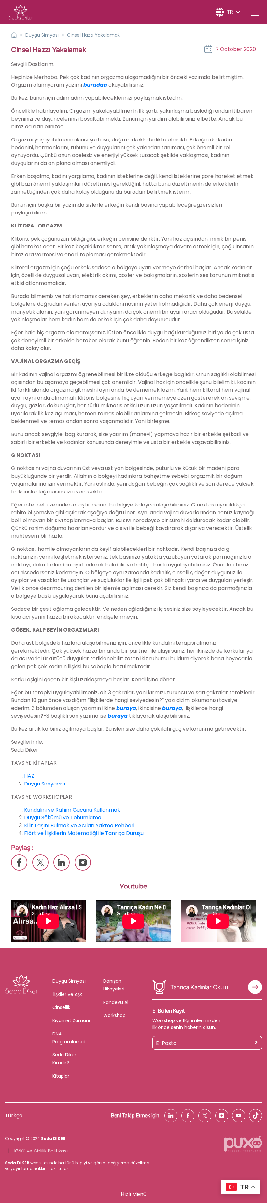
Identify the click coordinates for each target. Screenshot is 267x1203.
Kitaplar (60, 1076)
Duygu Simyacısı (44, 783)
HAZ (29, 776)
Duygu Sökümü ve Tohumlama (62, 817)
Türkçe (13, 1115)
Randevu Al (115, 1002)
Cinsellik (61, 1007)
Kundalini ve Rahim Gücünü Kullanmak (72, 810)
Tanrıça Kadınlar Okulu (199, 987)
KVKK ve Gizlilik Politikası (41, 1151)
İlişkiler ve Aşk (67, 994)
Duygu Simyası (42, 35)
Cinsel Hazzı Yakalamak (93, 35)
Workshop (114, 1015)
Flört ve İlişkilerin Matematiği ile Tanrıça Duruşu (84, 833)
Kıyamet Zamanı (71, 1020)
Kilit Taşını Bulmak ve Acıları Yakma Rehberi (79, 825)
